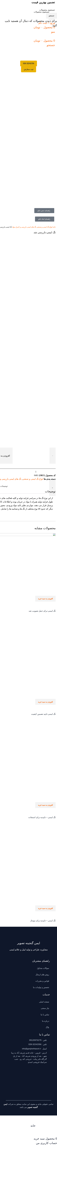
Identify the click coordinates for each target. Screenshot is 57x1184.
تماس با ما (45, 1014)
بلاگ (47, 1027)
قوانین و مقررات (42, 981)
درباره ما (45, 1021)
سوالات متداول (43, 968)
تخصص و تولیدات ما (41, 987)
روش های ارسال (42, 974)
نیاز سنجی (45, 1008)
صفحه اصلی (44, 1002)
